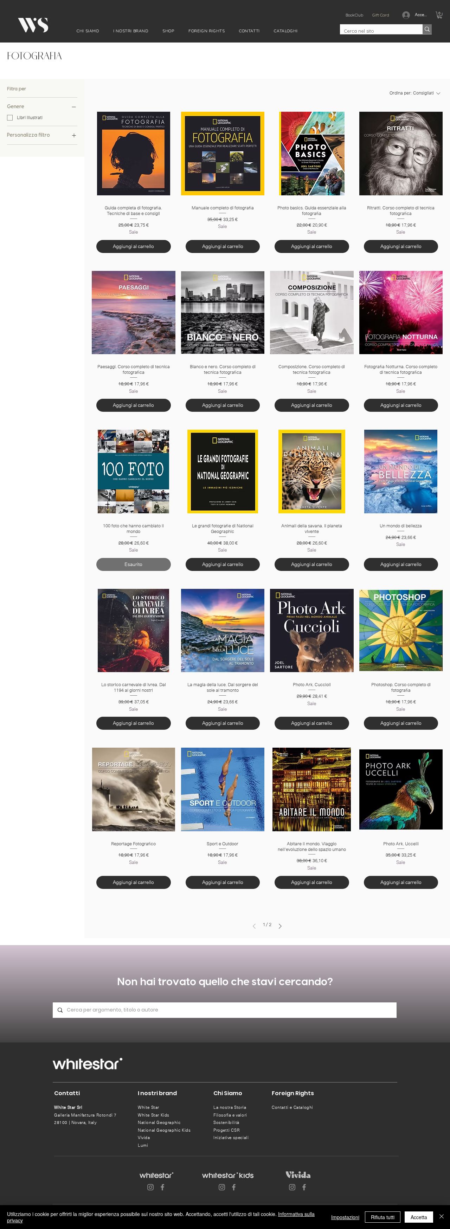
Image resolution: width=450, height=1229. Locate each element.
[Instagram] (150, 1187)
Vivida (144, 1137)
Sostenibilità (226, 1122)
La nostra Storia (229, 1107)
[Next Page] (280, 926)
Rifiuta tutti (382, 1217)
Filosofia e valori (230, 1115)
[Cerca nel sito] (427, 29)
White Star (148, 1107)
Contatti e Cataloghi (292, 1107)
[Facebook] (162, 1187)
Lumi (143, 1145)
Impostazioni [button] (345, 1217)
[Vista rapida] (133, 154)
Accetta (419, 1217)
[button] (88, 31)
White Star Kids (153, 1115)
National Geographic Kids (164, 1130)
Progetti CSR (226, 1130)
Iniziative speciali (231, 1137)
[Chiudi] (441, 1217)
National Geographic (159, 1122)
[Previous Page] (254, 926)
